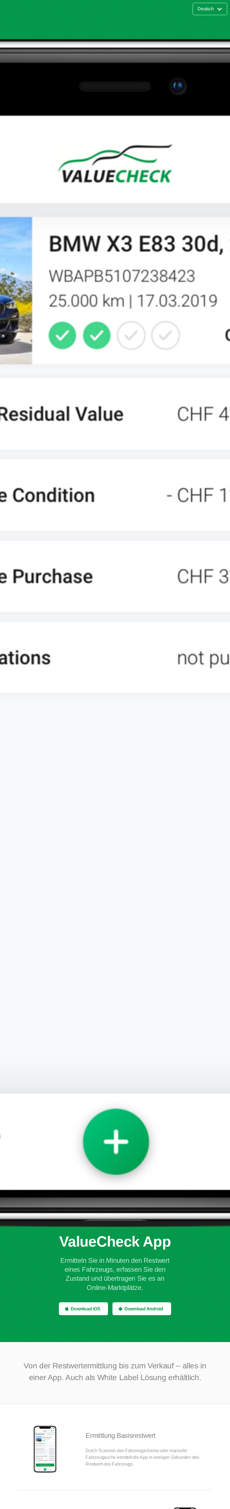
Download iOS (85, 1308)
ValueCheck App (115, 1241)
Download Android (144, 1308)
